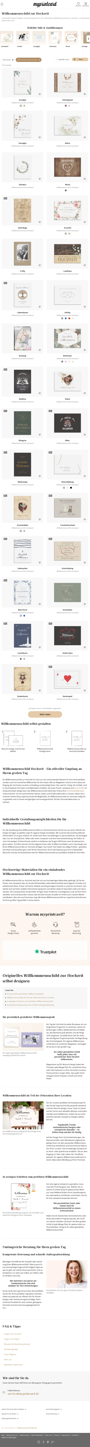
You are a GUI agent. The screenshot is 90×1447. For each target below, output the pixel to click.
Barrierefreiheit (37, 1435)
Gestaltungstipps (11, 1349)
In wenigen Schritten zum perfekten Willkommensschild (30, 1001)
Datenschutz (24, 1435)
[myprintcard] (45, 6)
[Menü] (3, 5)
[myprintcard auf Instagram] (38, 1442)
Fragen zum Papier (12, 1339)
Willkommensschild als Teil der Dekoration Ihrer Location (30, 997)
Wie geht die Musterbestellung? (17, 1344)
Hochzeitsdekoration (75, 791)
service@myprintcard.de (23, 1393)
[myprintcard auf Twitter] (52, 1442)
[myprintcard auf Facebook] (43, 1442)
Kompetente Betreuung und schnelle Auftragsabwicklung (30, 1005)
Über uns (8, 1359)
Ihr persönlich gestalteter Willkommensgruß (25, 994)
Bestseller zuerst (64, 59)
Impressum (65, 1435)
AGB (2, 1435)
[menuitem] (78, 4)
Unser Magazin (10, 1354)
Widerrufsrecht (12, 1435)
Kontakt (75, 1435)
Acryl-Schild (79, 788)
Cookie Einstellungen (8, 1437)
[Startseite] (2, 1428)
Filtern (81, 59)
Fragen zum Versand (12, 1334)
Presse (56, 1435)
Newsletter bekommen (13, 1365)
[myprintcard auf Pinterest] (48, 1442)
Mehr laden (45, 714)
